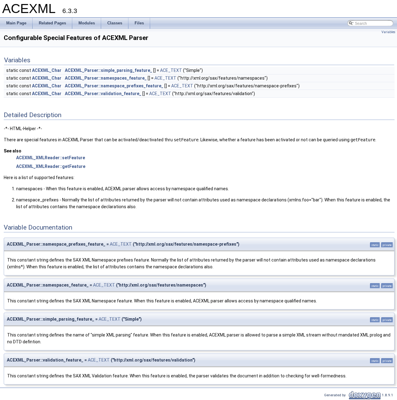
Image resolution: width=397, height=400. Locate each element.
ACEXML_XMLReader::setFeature (50, 157)
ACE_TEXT (171, 70)
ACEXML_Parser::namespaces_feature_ (106, 78)
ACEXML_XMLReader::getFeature (50, 166)
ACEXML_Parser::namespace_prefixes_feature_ (114, 85)
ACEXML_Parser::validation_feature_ (103, 93)
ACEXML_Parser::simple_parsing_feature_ (108, 70)
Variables (388, 32)
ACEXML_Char (46, 70)
